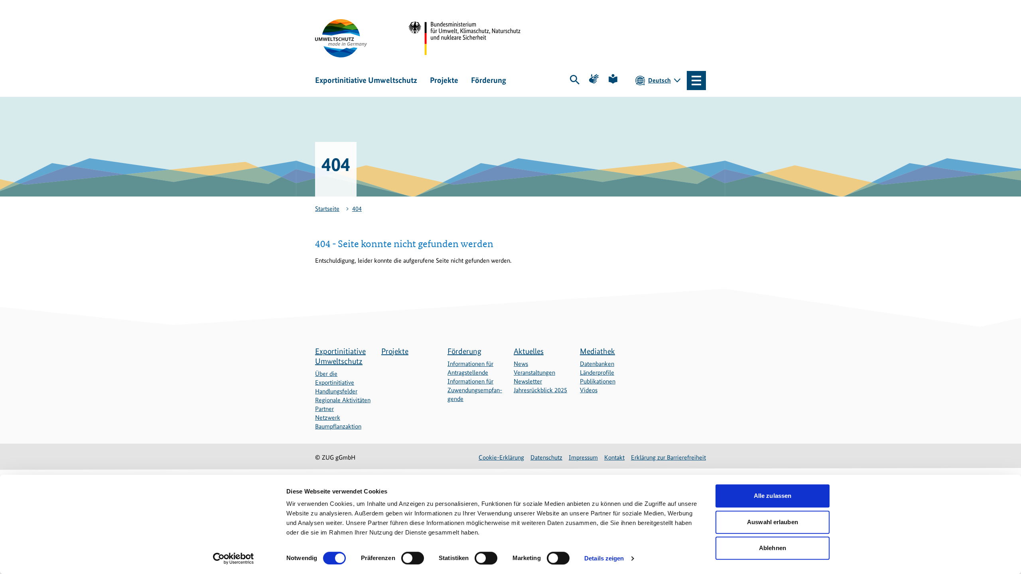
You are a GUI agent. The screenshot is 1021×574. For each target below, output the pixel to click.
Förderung (488, 80)
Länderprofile (597, 372)
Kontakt (614, 457)
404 (357, 208)
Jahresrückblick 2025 (540, 390)
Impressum (583, 457)
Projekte (444, 80)
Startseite (327, 208)
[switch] (412, 558)
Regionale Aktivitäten (343, 400)
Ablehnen (772, 548)
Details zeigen (604, 558)
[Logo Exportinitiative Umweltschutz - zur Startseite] (341, 38)
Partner (324, 409)
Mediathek (597, 351)
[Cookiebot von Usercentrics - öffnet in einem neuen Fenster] (233, 558)
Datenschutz (546, 457)
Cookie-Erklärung (501, 457)
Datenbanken (597, 364)
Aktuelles (529, 351)
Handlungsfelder (336, 391)
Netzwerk (327, 417)
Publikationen (597, 381)
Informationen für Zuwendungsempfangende (474, 390)
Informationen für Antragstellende (470, 368)
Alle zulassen (772, 495)
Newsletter (528, 381)
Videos (588, 390)
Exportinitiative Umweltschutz (366, 80)
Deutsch (659, 80)
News (521, 364)
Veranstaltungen (534, 372)
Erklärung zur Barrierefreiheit (668, 457)
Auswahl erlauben (772, 522)
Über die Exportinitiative (334, 378)
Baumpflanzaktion (338, 426)
